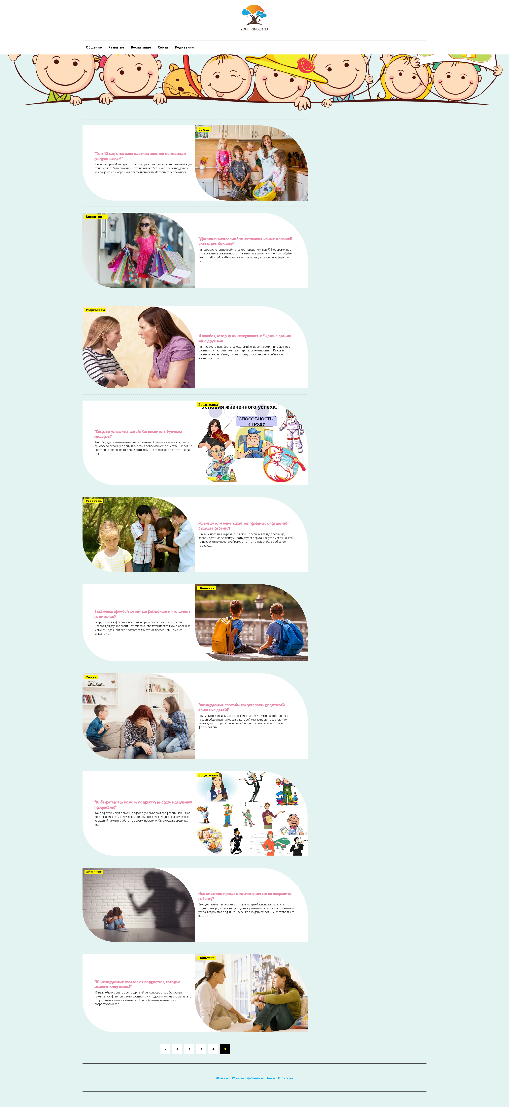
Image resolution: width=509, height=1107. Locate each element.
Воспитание (141, 47)
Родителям (184, 47)
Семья (163, 47)
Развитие (116, 47)
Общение (94, 47)
